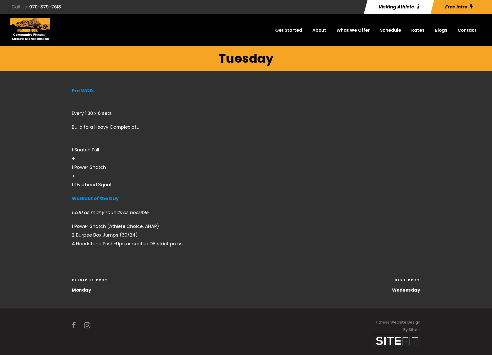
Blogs (441, 30)
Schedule (390, 30)
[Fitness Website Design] (396, 340)
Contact (467, 30)
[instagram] (87, 325)
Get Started (288, 30)
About (319, 30)
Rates (418, 30)
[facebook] (74, 325)
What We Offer (353, 30)
